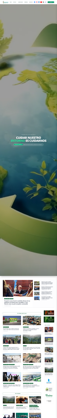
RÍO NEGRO (22, 393)
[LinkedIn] (39, 2)
